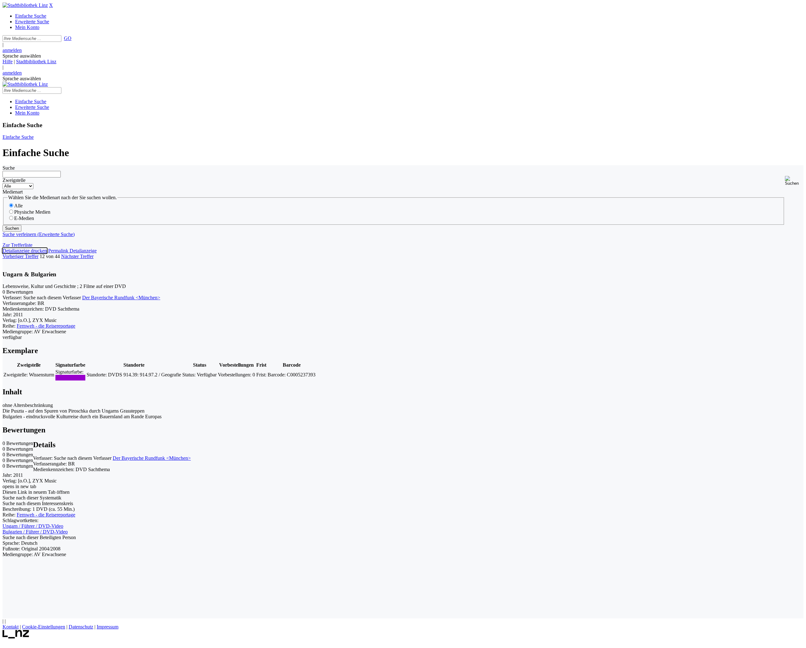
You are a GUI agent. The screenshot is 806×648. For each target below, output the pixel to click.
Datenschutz (81, 626)
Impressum (107, 626)
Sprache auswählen (22, 56)
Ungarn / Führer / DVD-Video (33, 526)
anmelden (12, 50)
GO (67, 38)
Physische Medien (32, 212)
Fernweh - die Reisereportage (46, 326)
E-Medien (24, 218)
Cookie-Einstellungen (43, 626)
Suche (9, 168)
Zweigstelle (14, 180)
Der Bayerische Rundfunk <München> (121, 297)
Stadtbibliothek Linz (36, 61)
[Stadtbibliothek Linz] (25, 5)
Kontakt (11, 626)
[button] (794, 181)
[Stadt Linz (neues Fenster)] (16, 637)
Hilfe (8, 61)
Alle (18, 205)
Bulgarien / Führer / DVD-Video (35, 531)
